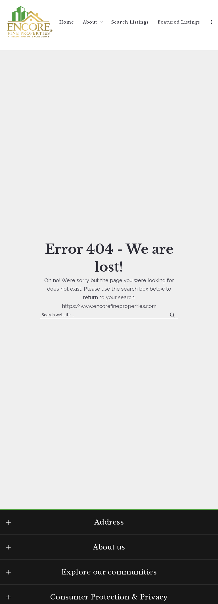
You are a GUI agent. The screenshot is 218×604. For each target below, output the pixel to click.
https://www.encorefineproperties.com (109, 306)
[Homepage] (29, 22)
